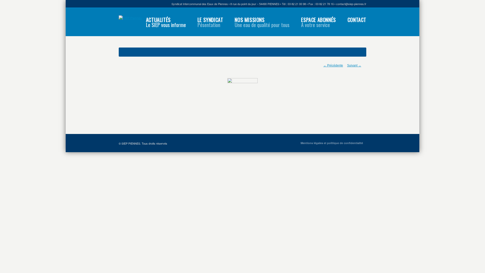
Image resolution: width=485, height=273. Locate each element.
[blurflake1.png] (242, 93)
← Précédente (333, 65)
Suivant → (354, 65)
